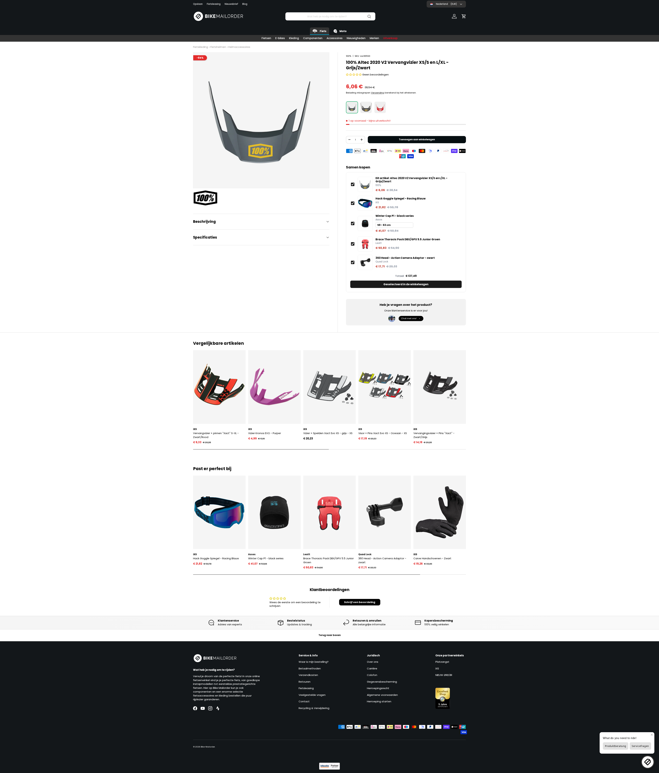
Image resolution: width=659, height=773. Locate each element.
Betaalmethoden (310, 668)
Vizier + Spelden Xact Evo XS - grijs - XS (327, 433)
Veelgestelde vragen (312, 695)
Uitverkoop (390, 38)
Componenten (312, 38)
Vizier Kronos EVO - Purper (264, 433)
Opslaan (198, 4)
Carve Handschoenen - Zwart (432, 558)
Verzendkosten (308, 675)
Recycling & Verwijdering (314, 708)
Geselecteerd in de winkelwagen (405, 284)
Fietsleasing (214, 4)
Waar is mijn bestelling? (313, 662)
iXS (437, 668)
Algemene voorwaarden (382, 695)
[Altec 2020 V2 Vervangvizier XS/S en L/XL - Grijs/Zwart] (352, 107)
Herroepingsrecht (378, 688)
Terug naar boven (330, 635)
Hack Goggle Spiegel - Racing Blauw (400, 198)
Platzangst (442, 662)
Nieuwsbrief (231, 4)
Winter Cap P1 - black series (394, 216)
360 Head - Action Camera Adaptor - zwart (405, 258)
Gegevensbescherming (382, 681)
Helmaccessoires (239, 47)
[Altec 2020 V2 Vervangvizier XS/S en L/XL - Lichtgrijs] (366, 107)
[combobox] (330, 16)
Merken (374, 38)
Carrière (372, 668)
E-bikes (280, 38)
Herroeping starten (379, 701)
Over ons (372, 662)
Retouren (304, 681)
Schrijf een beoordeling (359, 602)
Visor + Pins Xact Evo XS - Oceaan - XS (382, 433)
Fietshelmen (218, 47)
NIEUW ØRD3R (443, 675)
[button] (464, 16)
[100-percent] (207, 197)
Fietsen (266, 38)
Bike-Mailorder (208, 746)
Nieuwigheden (356, 38)
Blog (244, 4)
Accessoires (335, 38)
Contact (304, 701)
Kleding (294, 38)
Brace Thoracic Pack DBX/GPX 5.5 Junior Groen (407, 239)
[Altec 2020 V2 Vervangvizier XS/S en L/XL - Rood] (380, 107)
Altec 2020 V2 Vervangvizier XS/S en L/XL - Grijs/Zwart (411, 179)
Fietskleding (200, 47)
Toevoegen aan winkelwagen (417, 139)
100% (348, 56)
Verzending (377, 92)
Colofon (372, 675)
